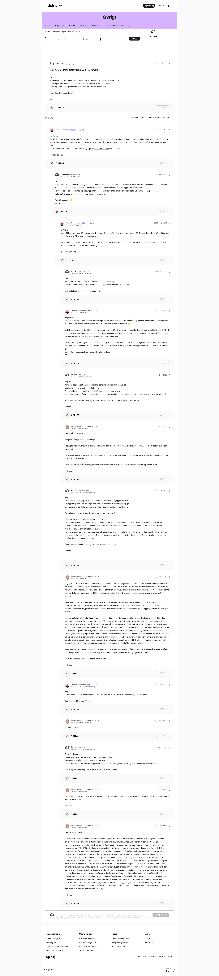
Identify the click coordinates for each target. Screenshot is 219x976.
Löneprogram (51, 943)
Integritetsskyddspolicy (120, 943)
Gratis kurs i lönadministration (90, 946)
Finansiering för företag (55, 950)
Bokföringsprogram (53, 939)
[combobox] (71, 39)
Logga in (161, 6)
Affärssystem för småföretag (57, 946)
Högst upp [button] (49, 970)
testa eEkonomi (100, 148)
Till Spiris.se (149, 943)
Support (147, 939)
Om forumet (112, 25)
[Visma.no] (55, 6)
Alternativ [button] (134, 39)
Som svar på (70, 176)
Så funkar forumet (118, 946)
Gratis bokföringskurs (87, 939)
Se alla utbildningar (86, 950)
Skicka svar (160, 915)
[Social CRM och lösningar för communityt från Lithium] (170, 970)
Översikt (47, 25)
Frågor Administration (65, 25)
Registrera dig (149, 6)
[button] (169, 63)
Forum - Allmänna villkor (120, 939)
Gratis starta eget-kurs (87, 943)
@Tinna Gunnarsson (76, 832)
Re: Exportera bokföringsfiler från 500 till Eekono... (65, 31)
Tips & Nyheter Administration (91, 25)
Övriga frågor (126, 25)
